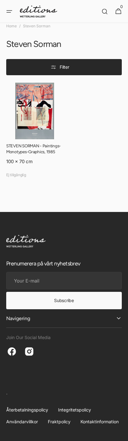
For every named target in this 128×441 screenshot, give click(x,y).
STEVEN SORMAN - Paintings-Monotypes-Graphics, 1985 (33, 148)
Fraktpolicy (59, 421)
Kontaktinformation (99, 421)
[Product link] (34, 132)
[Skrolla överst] (121, 434)
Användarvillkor (22, 421)
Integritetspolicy (74, 409)
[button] (9, 11)
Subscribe (64, 300)
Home (11, 26)
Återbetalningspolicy (27, 409)
